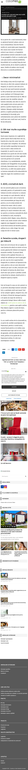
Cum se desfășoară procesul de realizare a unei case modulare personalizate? (11, 531)
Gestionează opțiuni (14, 395)
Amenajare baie (4, 707)
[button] (26, 371)
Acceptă (14, 387)
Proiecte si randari (5, 738)
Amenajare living (5, 709)
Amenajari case (4, 641)
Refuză (14, 391)
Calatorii (3, 763)
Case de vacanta (5, 643)
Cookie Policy (8, 398)
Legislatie (3, 729)
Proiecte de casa (5, 725)
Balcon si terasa (5, 671)
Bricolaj (2, 702)
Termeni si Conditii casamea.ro (8, 695)
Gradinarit (3, 673)
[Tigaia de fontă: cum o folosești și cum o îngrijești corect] (4, 624)
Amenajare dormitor (6, 711)
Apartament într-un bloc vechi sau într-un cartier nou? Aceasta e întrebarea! (14, 362)
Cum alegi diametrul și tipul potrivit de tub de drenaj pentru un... (6, 553)
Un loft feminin (6, 463)
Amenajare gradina (5, 669)
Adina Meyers (5, 18)
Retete (2, 760)
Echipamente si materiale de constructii (11, 740)
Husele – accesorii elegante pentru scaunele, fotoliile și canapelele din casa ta (13, 439)
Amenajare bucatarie (6, 705)
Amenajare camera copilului (7, 713)
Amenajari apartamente (6, 639)
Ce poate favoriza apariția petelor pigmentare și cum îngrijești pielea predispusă (20, 553)
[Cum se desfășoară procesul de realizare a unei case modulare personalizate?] (14, 519)
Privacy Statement (17, 398)
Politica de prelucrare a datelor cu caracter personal (14, 693)
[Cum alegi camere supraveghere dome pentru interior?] (4, 612)
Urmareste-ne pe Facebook (10, 561)
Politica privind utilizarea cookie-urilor (10, 691)
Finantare (3, 727)
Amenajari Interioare (5, 12)
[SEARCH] (25, 476)
